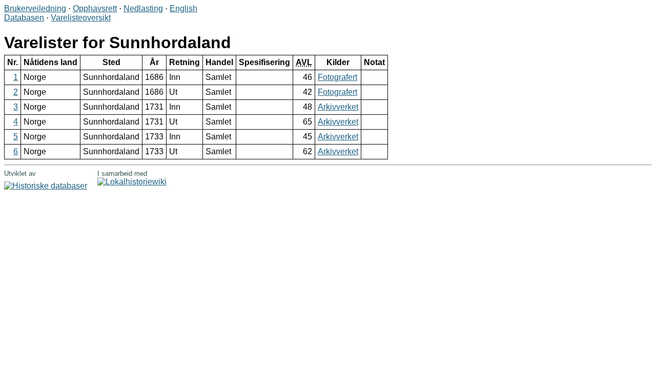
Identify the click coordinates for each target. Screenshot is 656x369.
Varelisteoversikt (81, 17)
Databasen (24, 17)
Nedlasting (143, 8)
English (183, 8)
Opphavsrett (95, 8)
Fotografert (337, 77)
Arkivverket (338, 106)
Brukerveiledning (35, 8)
